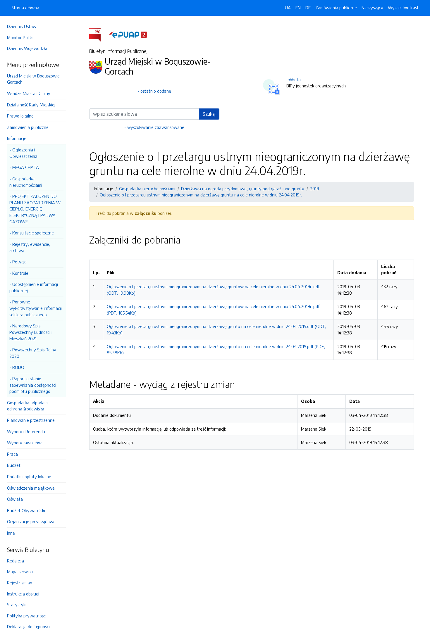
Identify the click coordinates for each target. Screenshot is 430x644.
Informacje (16, 138)
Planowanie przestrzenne (31, 420)
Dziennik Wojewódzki (27, 48)
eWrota (293, 79)
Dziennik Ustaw (21, 26)
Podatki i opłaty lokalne (29, 476)
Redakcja (15, 560)
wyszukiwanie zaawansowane (155, 127)
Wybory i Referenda (26, 431)
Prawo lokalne (20, 115)
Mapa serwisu (20, 571)
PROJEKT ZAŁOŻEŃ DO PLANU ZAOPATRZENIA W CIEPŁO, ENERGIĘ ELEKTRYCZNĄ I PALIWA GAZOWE (35, 209)
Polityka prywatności (27, 615)
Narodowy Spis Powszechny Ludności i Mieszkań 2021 (30, 332)
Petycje (19, 261)
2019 (314, 188)
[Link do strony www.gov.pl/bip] (98, 34)
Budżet (13, 465)
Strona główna (25, 7)
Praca (12, 454)
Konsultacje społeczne (33, 232)
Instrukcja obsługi (23, 593)
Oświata (15, 499)
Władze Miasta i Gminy (28, 93)
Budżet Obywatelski (26, 510)
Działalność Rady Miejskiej (31, 104)
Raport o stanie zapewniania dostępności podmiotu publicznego (32, 385)
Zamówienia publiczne (28, 127)
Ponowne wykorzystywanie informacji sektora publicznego (35, 308)
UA (288, 7)
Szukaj (209, 114)
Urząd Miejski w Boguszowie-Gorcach (34, 79)
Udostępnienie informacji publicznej (33, 287)
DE (308, 7)
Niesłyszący (372, 7)
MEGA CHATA (25, 167)
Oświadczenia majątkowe (31, 488)
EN (298, 7)
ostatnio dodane (155, 91)
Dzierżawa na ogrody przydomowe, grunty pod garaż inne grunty (242, 188)
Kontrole (20, 273)
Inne (11, 533)
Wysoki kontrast (403, 7)
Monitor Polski (20, 37)
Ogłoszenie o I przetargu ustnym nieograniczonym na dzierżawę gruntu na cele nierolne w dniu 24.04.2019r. (201, 194)
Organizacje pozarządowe (31, 521)
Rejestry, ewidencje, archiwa (29, 247)
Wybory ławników (24, 442)
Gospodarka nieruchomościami (25, 182)
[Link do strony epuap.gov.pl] (128, 34)
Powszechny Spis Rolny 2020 (32, 353)
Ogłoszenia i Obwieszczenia (23, 153)
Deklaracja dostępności (28, 626)
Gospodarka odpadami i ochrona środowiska (29, 406)
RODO (18, 367)
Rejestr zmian (19, 582)
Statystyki (16, 604)
